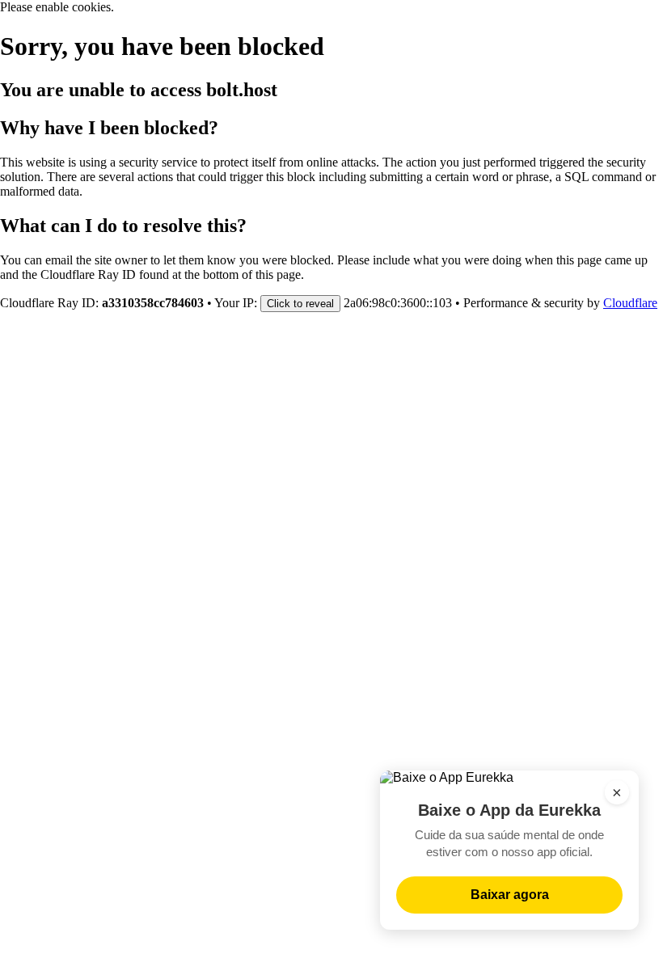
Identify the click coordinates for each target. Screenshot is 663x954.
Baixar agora (510, 894)
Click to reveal (300, 304)
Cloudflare (630, 303)
